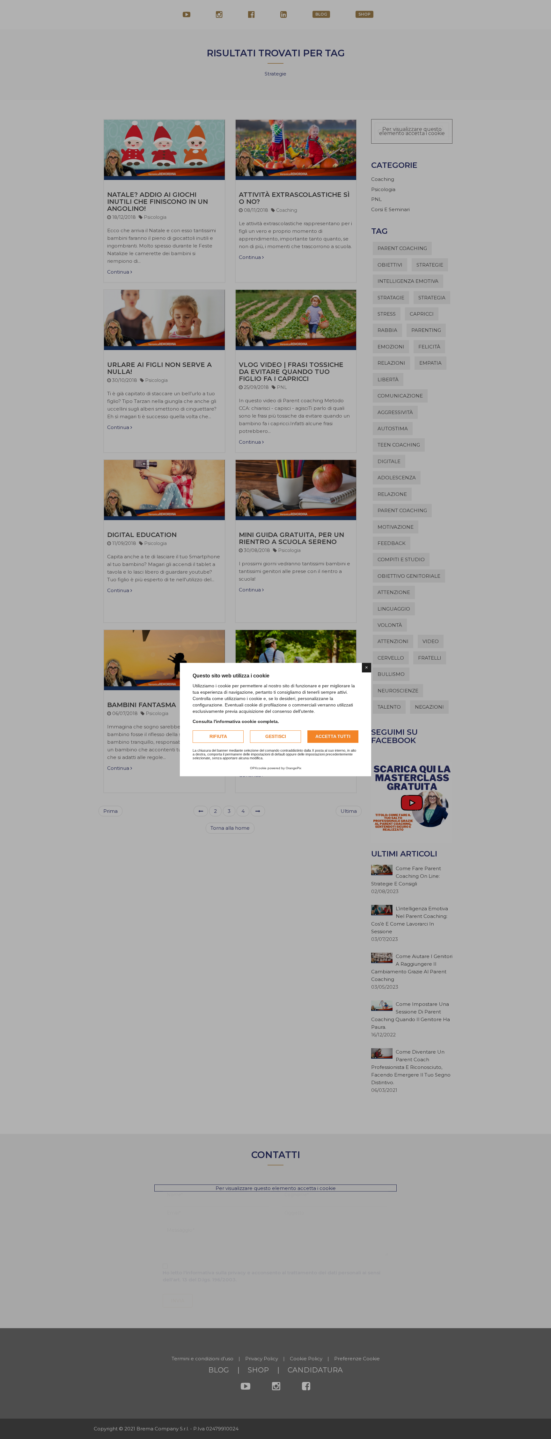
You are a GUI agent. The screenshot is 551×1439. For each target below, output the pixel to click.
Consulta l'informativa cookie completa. (236, 721)
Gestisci (275, 736)
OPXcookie (258, 768)
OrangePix (293, 768)
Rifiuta (218, 736)
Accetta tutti (332, 736)
